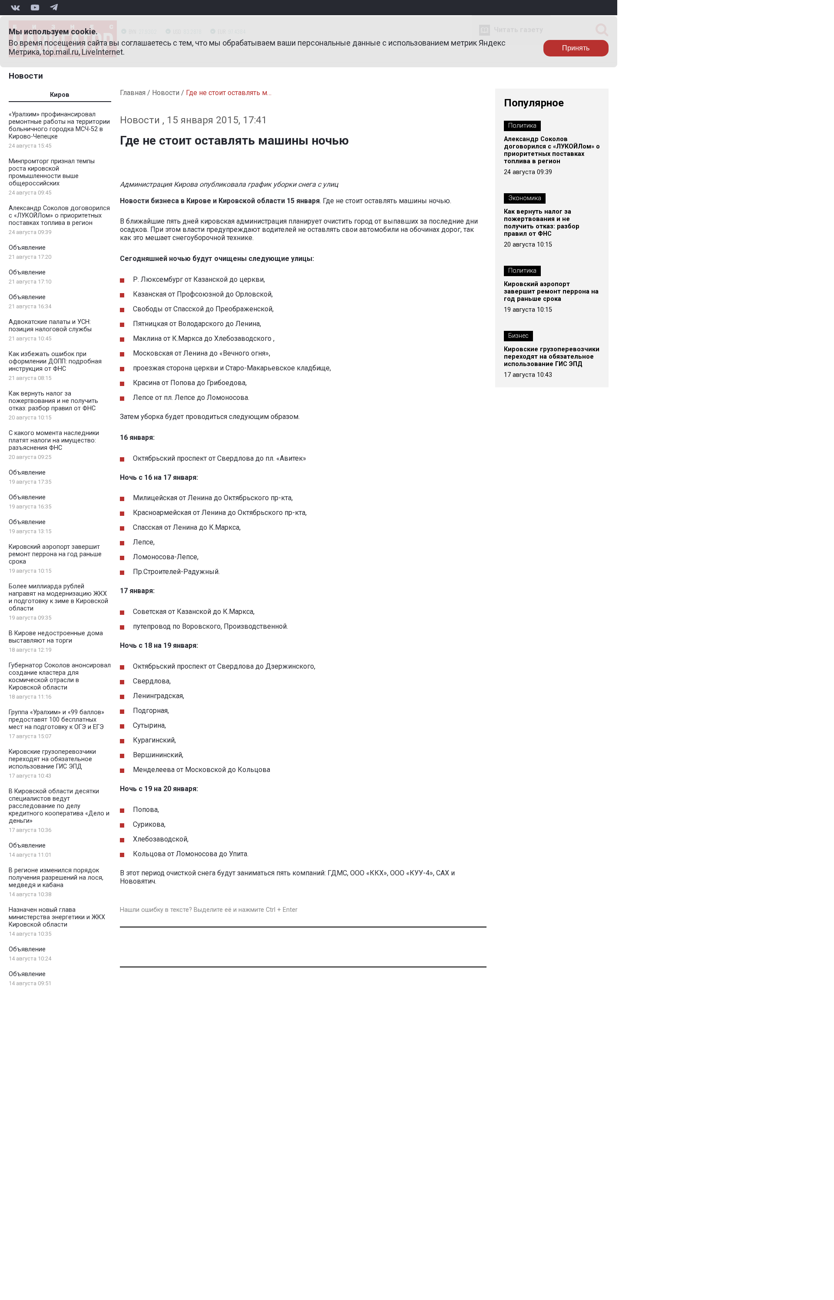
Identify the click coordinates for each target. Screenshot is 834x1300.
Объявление (27, 247)
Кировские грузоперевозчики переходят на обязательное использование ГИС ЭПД (52, 759)
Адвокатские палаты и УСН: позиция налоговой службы (50, 325)
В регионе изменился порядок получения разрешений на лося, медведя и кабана (56, 878)
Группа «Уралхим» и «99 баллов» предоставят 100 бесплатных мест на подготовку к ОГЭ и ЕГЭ (56, 720)
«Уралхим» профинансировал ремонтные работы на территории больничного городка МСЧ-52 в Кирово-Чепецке (59, 125)
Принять (575, 48)
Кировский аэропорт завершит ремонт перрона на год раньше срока (55, 554)
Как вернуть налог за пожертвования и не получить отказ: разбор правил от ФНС (53, 401)
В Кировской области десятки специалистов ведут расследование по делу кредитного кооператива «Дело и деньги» (59, 806)
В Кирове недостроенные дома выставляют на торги (56, 637)
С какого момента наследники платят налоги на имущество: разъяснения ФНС (54, 440)
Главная (133, 93)
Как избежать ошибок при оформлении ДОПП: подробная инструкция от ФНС (55, 361)
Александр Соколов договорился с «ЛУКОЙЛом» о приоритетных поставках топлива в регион (59, 216)
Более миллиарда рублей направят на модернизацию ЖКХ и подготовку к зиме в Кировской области (58, 597)
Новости (26, 76)
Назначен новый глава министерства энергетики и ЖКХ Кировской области (57, 917)
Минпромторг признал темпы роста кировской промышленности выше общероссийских (52, 172)
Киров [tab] (60, 95)
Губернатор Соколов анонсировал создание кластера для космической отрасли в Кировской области (60, 676)
